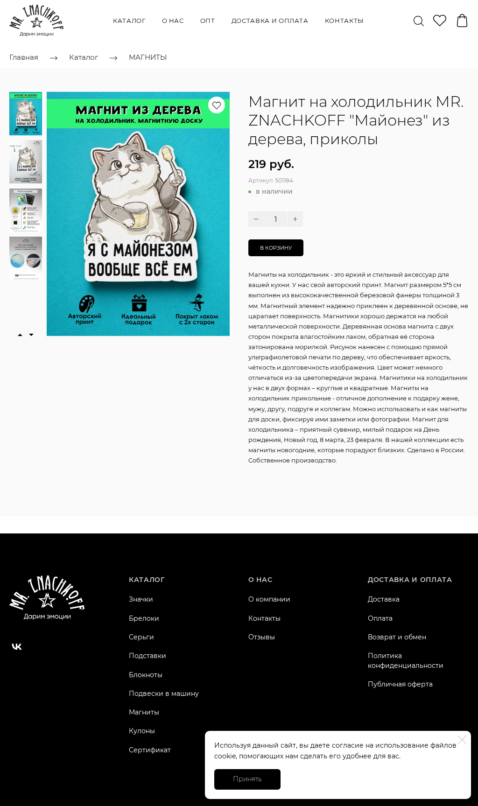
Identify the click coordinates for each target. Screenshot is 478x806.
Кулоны (142, 731)
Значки (141, 599)
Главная (23, 57)
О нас (173, 20)
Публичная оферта (400, 684)
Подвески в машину (164, 693)
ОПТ (207, 20)
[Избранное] (439, 20)
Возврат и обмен (397, 637)
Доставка (384, 599)
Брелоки (144, 618)
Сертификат (150, 750)
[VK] (16, 646)
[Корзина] (462, 20)
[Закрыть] (462, 740)
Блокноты (145, 675)
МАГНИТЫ (148, 57)
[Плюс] (295, 219)
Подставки (147, 656)
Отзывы (261, 637)
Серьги (141, 637)
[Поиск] (419, 20)
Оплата (380, 618)
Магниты (144, 712)
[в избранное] (216, 105)
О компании (269, 599)
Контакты (344, 20)
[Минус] (256, 219)
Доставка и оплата (270, 20)
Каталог (129, 20)
